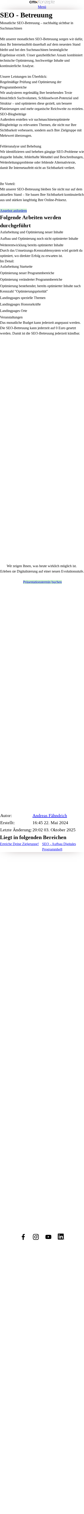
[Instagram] (36, 1237)
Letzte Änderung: (16, 829)
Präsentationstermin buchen (42, 582)
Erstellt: (7, 822)
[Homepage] (42, 2)
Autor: (6, 815)
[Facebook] (23, 1237)
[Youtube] (48, 1237)
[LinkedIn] (61, 1237)
